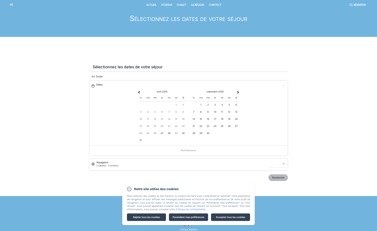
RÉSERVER (360, 4)
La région (197, 4)
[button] (176, 104)
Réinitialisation (188, 150)
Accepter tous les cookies (230, 217)
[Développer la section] (283, 164)
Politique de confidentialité (190, 209)
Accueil (151, 4)
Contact (215, 4)
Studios (166, 4)
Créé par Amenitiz (188, 229)
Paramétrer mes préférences (188, 217)
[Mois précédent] (139, 92)
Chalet (181, 4)
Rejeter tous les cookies (146, 217)
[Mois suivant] (238, 92)
